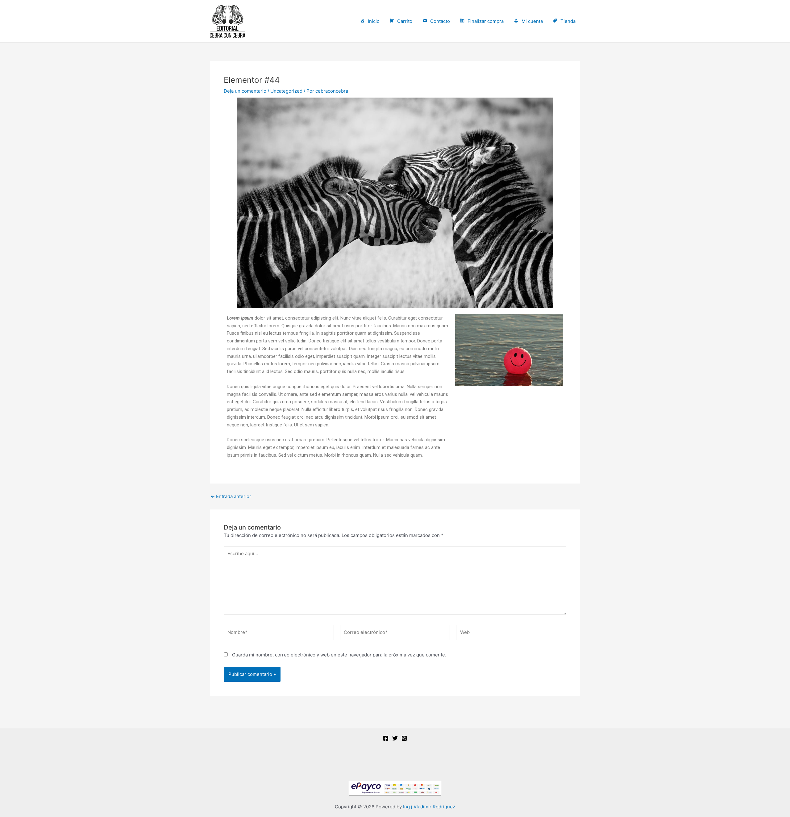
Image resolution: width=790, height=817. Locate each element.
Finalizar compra (486, 21)
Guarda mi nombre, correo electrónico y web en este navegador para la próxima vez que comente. (339, 655)
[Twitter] (395, 738)
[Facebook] (386, 738)
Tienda (568, 21)
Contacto (440, 21)
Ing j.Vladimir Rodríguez (429, 807)
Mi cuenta (532, 21)
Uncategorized (286, 91)
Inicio (374, 21)
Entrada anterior (230, 496)
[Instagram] (404, 738)
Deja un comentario (245, 91)
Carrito (404, 21)
